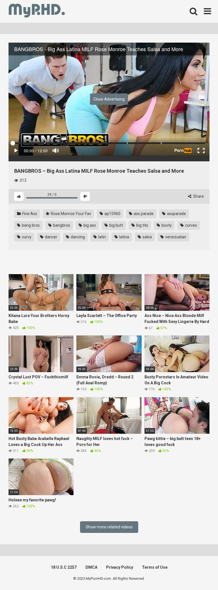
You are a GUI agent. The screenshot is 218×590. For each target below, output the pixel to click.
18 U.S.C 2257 (64, 567)
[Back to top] (199, 573)
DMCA (91, 567)
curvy (26, 237)
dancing (77, 237)
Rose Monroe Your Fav (70, 213)
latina (123, 237)
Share (198, 196)
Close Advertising (109, 99)
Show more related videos (109, 527)
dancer (50, 237)
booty (166, 225)
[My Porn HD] (37, 11)
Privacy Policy (119, 567)
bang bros (30, 225)
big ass (89, 225)
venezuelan (175, 237)
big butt (115, 225)
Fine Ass (29, 213)
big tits (141, 225)
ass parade (143, 213)
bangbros (61, 225)
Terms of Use (154, 567)
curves (190, 225)
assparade (176, 213)
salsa (147, 237)
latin (101, 237)
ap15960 (112, 213)
